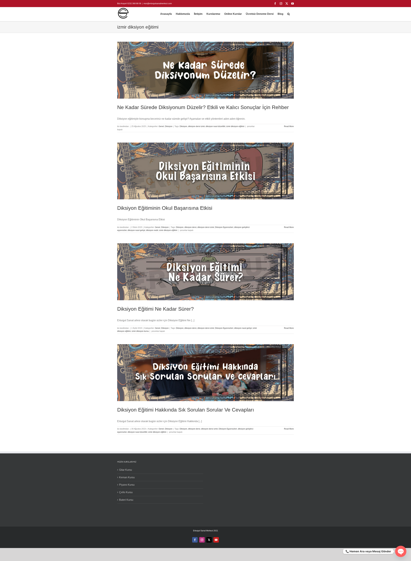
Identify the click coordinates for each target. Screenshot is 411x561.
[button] (288, 14)
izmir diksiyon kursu (140, 331)
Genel (161, 126)
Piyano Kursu (127, 484)
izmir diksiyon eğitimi (235, 126)
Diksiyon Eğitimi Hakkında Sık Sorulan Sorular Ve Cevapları (185, 410)
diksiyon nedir (152, 230)
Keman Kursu (127, 477)
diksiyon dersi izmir (196, 126)
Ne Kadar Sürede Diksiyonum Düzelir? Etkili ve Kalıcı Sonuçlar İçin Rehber (203, 107)
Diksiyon (168, 126)
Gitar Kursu (125, 469)
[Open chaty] (400, 551)
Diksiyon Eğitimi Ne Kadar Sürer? (155, 309)
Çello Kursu (126, 492)
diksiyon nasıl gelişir (136, 230)
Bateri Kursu (126, 499)
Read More (289, 126)
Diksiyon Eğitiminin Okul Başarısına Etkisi (164, 208)
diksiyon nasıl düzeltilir (215, 126)
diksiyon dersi (190, 227)
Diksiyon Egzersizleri (224, 227)
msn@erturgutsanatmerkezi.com (158, 3)
